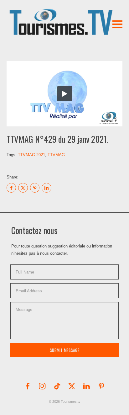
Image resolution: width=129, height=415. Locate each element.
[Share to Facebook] (11, 187)
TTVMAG (56, 154)
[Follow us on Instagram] (42, 386)
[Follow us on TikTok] (57, 386)
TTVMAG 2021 (31, 154)
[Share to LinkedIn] (46, 187)
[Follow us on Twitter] (72, 386)
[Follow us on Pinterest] (101, 386)
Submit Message (64, 350)
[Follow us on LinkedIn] (86, 386)
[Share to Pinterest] (34, 187)
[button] (52, 14)
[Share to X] (23, 187)
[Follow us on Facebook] (27, 386)
